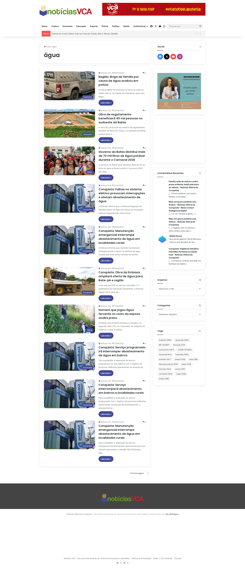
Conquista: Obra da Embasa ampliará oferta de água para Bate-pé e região (121, 276)
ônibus (164, 379)
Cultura (55, 26)
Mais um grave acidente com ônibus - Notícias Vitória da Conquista (182, 222)
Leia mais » (106, 102)
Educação (81, 26)
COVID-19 (185, 350)
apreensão (182, 340)
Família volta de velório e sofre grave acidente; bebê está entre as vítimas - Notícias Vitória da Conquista (184, 186)
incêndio (165, 359)
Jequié (180, 359)
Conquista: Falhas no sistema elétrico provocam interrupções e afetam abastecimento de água (122, 195)
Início (48, 46)
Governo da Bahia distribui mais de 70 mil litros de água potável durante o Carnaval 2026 (122, 156)
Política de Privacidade (141, 558)
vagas (181, 374)
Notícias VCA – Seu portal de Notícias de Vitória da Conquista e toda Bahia (97, 558)
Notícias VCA (106, 73)
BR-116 (164, 345)
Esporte (94, 26)
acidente (165, 340)
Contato (177, 558)
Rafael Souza (175, 236)
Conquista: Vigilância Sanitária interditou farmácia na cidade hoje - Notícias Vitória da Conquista (184, 253)
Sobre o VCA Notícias (162, 558)
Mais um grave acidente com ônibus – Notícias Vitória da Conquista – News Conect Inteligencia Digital (182, 206)
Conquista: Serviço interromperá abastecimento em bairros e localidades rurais (121, 389)
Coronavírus (166, 350)
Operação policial (168, 364)
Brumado (179, 345)
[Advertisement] (179, 141)
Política (115, 26)
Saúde (126, 26)
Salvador (165, 369)
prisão (186, 364)
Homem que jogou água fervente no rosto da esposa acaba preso (119, 314)
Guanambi (165, 354)
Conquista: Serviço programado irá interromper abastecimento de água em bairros (122, 351)
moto (193, 359)
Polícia (105, 26)
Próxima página (137, 473)
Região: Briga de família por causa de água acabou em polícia (119, 81)
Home (44, 26)
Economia (67, 26)
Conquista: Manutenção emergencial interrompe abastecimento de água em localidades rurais (119, 237)
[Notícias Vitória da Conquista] (66, 11)
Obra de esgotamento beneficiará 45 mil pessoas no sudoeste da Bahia (120, 118)
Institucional (139, 26)
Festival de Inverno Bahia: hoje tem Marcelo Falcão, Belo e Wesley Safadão (85, 33)
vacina (180, 369)
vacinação (165, 374)
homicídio (182, 354)
